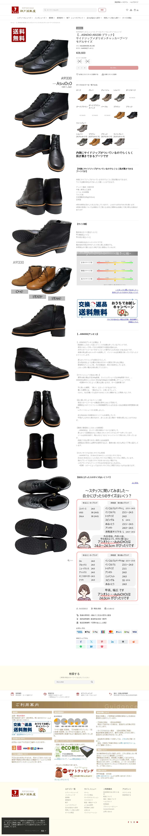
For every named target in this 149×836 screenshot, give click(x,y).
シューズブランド (71, 805)
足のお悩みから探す (71, 807)
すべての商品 (69, 812)
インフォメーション (90, 812)
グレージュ (105, 90)
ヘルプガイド (134, 2)
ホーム (12, 22)
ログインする (126, 792)
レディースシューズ (115, 32)
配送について (107, 796)
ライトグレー (81, 123)
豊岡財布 (68, 800)
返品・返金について (109, 799)
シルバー (117, 90)
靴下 (66, 802)
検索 (102, 10)
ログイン (125, 2)
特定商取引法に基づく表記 (111, 793)
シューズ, (92, 32)
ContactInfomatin (108, 809)
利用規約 (106, 804)
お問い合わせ (107, 811)
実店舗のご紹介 (89, 807)
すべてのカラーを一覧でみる (87, 85)
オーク (78, 90)
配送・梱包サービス (90, 802)
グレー (91, 90)
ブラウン (117, 107)
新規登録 (117, 2)
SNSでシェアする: (82, 638)
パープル (104, 107)
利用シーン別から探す (72, 810)
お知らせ (87, 810)
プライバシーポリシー (110, 806)
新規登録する (126, 795)
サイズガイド (88, 800)
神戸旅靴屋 (24, 9)
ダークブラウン (82, 107)
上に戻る (135, 483)
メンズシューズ (70, 795)
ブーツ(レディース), (102, 32)
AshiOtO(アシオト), (82, 32)
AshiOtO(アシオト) (87, 48)
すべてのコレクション (91, 797)
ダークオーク (131, 90)
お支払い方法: (80, 628)
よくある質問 (88, 805)
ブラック (129, 107)
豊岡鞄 (67, 797)
